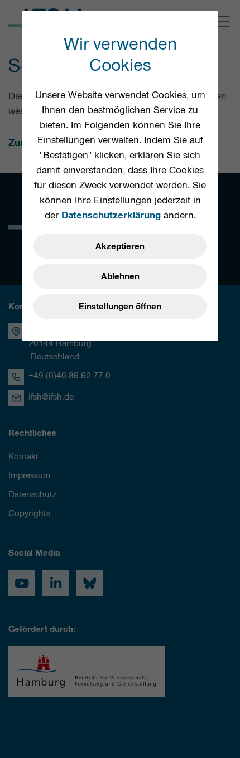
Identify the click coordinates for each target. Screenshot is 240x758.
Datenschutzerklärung (111, 215)
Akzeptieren (120, 246)
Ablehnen (120, 276)
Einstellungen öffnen (120, 306)
